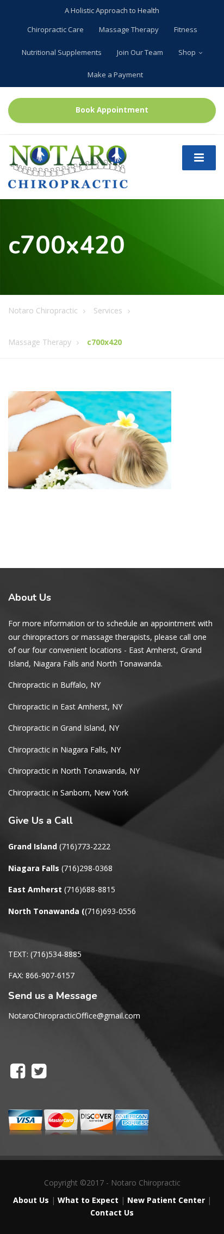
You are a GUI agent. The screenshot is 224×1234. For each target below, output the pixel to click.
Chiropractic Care (55, 29)
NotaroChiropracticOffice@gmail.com (74, 1015)
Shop (187, 52)
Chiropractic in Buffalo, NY (54, 685)
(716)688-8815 (89, 889)
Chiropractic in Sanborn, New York (68, 792)
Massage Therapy (129, 29)
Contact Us (112, 1212)
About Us (31, 1200)
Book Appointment (112, 110)
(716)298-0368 (87, 868)
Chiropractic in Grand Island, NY (63, 728)
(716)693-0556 (110, 911)
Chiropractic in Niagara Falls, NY (64, 749)
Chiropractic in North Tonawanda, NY (74, 771)
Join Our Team (140, 52)
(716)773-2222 (84, 846)
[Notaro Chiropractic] (68, 166)
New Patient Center (166, 1200)
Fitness (185, 29)
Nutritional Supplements (62, 52)
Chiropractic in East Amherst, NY (65, 706)
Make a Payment (115, 74)
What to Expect (88, 1200)
